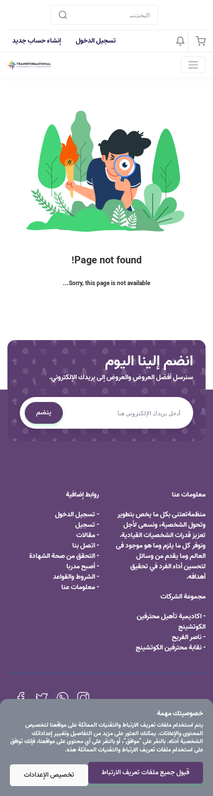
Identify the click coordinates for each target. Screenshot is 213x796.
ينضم (44, 412)
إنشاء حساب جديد (36, 41)
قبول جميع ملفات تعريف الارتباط (145, 772)
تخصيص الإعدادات (49, 775)
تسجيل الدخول (96, 41)
